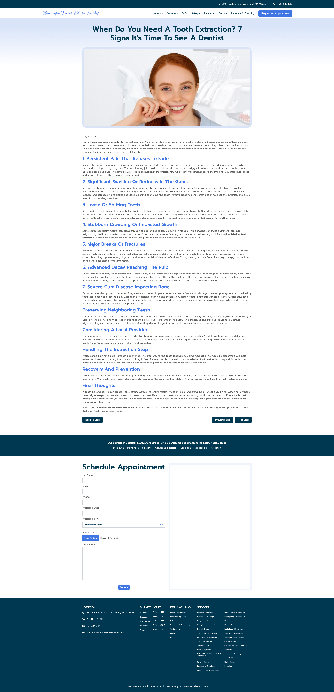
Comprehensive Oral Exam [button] (236, 646)
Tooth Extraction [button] (204, 641)
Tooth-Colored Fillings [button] (207, 633)
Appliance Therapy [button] (232, 654)
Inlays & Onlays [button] (203, 621)
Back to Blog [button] (92, 419)
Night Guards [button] (230, 662)
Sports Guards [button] (203, 662)
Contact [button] (223, 13)
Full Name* (88, 475)
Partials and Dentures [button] (233, 629)
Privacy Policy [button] (171, 686)
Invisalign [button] (228, 666)
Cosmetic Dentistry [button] (232, 641)
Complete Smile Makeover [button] (209, 625)
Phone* (86, 497)
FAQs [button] (184, 13)
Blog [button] (172, 637)
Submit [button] (124, 587)
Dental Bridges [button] (203, 629)
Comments (88, 544)
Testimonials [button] (175, 629)
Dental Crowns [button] (230, 621)
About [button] (157, 13)
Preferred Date (90, 508)
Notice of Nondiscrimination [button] (194, 686)
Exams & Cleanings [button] (205, 617)
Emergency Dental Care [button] (235, 617)
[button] (71, 13)
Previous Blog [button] (222, 419)
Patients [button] (208, 13)
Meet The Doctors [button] (178, 613)
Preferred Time (91, 518)
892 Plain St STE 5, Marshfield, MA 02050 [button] (244, 4)
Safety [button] (195, 13)
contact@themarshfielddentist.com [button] (106, 632)
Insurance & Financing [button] (242, 13)
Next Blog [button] (243, 419)
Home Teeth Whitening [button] (234, 613)
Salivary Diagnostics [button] (206, 646)
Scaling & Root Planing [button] (234, 637)
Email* (85, 486)
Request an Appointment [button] (275, 13)
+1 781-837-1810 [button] (284, 4)
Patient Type (89, 532)
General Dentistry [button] (205, 613)
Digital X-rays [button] (230, 625)
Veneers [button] (228, 650)
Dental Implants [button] (204, 650)
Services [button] (171, 13)
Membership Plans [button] (178, 617)
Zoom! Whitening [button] (231, 658)
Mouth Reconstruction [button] (207, 637)
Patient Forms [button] (176, 621)
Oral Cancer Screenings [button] (208, 670)
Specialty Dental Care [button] (234, 633)
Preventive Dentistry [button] (206, 666)
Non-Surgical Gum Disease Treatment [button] (209, 654)
